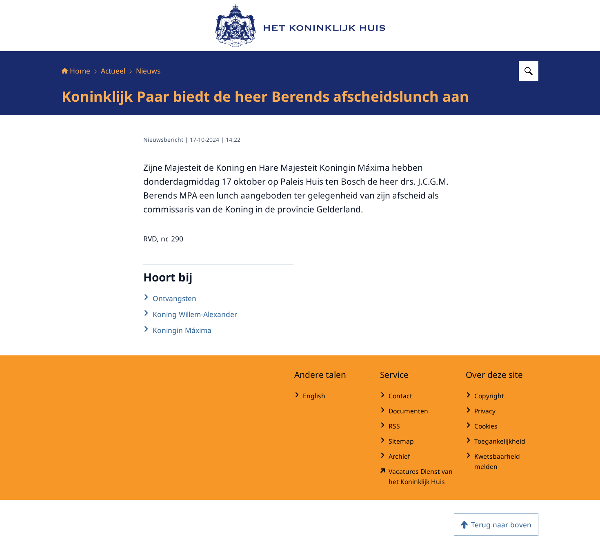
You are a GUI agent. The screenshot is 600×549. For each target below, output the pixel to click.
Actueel (113, 71)
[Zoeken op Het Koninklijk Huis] (528, 71)
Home (80, 71)
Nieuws (148, 71)
